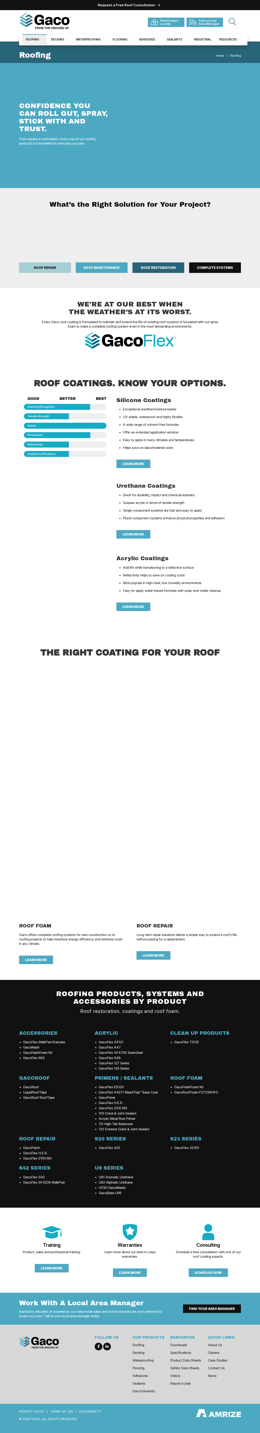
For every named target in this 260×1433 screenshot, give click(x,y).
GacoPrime (107, 1098)
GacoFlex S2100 (186, 1148)
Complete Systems (215, 268)
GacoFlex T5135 (186, 1042)
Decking (58, 39)
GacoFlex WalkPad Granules (44, 1042)
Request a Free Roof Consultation (126, 5)
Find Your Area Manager (212, 1309)
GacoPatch (31, 1148)
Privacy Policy (31, 1411)
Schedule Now (208, 1273)
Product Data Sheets (185, 1360)
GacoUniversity (143, 1391)
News (212, 1376)
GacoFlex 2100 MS (113, 1108)
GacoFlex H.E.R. (111, 1103)
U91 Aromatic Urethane (116, 1177)
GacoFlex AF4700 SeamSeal (121, 1053)
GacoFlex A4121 (111, 1042)
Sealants (175, 39)
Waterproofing (89, 39)
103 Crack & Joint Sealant (117, 1113)
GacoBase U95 (110, 1193)
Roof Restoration (158, 268)
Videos (175, 1376)
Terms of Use (61, 1411)
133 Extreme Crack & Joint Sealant (124, 1129)
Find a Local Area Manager (209, 22)
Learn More (133, 464)
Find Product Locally (169, 22)
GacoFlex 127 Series (114, 1063)
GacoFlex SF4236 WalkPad (44, 1182)
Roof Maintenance (102, 268)
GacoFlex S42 (34, 1177)
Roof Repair (45, 268)
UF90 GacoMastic (112, 1188)
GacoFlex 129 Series (114, 1068)
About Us (215, 1345)
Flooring (120, 39)
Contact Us (216, 1368)
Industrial (202, 39)
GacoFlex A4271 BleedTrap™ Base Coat (128, 1092)
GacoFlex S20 (109, 1148)
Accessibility (90, 1411)
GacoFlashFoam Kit (37, 1053)
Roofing (33, 39)
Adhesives (147, 39)
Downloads (178, 1345)
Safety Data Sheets (184, 1368)
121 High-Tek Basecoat (116, 1124)
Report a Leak (180, 1383)
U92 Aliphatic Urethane (116, 1182)
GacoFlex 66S (34, 1058)
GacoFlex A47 (110, 1047)
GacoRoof (31, 1087)
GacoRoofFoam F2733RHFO (196, 1092)
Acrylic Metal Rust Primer (117, 1119)
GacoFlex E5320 (111, 1087)
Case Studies (217, 1360)
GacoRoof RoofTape (39, 1098)
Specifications (180, 1353)
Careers (213, 1353)
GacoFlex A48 (110, 1058)
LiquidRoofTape (35, 1092)
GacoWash (31, 1047)
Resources (228, 39)
